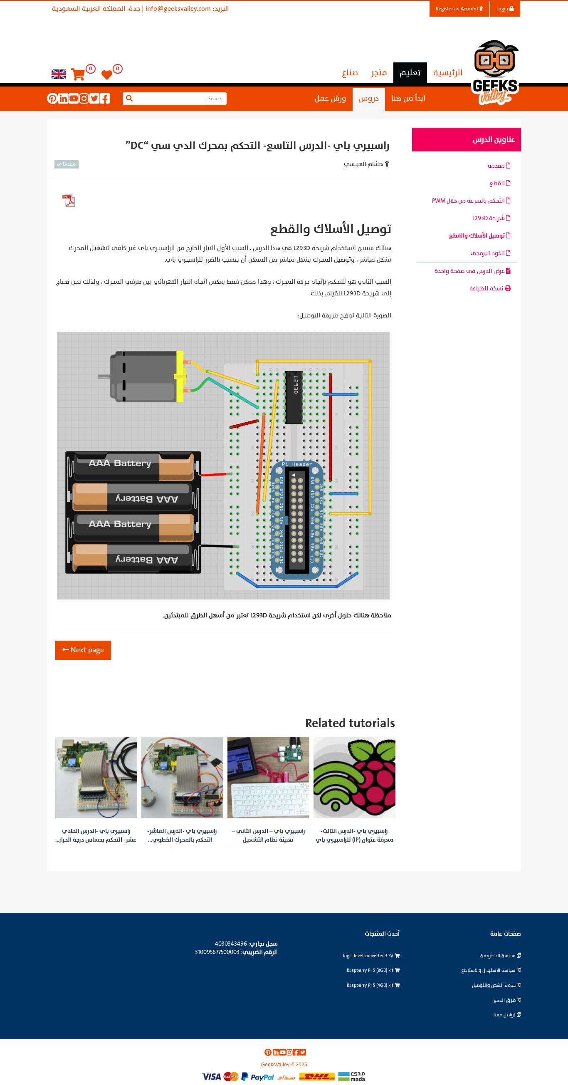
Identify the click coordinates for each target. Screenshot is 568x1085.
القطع (497, 183)
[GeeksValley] (496, 71)
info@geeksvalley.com (178, 8)
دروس (369, 98)
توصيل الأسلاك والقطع (477, 235)
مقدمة (497, 166)
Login (502, 9)
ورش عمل (330, 98)
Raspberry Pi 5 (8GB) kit (371, 970)
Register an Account (457, 9)
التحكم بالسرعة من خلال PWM (469, 201)
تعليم (410, 73)
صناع (350, 73)
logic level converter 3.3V (369, 956)
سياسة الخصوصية (498, 956)
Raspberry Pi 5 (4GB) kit (371, 985)
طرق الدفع (505, 1000)
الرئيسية (448, 73)
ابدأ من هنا (408, 98)
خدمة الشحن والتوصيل (494, 985)
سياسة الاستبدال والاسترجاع (489, 970)
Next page (86, 650)
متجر (378, 73)
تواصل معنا (505, 1015)
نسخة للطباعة (487, 288)
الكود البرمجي (488, 253)
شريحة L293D (489, 218)
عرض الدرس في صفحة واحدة (470, 271)
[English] (59, 74)
